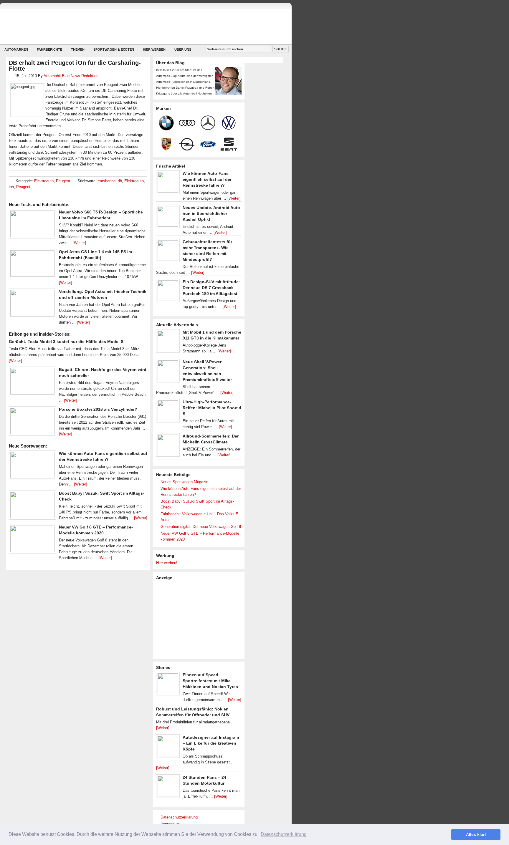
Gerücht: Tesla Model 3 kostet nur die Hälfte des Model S (66, 341)
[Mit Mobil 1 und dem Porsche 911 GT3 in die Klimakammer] (168, 342)
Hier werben (154, 49)
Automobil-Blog (141, 26)
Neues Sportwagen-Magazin (184, 482)
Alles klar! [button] (476, 834)
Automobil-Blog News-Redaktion (71, 76)
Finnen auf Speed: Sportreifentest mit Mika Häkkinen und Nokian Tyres (210, 680)
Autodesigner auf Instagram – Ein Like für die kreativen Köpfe (211, 743)
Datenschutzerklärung (179, 817)
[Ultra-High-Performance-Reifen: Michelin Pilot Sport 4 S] (168, 412)
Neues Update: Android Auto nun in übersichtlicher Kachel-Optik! (211, 213)
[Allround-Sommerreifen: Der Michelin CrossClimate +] (168, 446)
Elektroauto (44, 181)
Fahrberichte (49, 49)
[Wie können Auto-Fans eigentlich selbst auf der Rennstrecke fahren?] (32, 466)
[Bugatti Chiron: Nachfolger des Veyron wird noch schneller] (32, 383)
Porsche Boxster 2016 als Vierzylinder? (98, 409)
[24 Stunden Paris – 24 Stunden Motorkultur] (168, 787)
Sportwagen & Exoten (113, 49)
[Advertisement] (200, 619)
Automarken (16, 49)
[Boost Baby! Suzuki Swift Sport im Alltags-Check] (32, 506)
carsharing (106, 181)
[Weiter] (79, 243)
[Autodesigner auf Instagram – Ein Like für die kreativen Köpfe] (168, 747)
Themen (78, 49)
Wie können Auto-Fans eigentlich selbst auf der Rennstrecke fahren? (207, 179)
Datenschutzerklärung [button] (284, 834)
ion (11, 187)
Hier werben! (166, 563)
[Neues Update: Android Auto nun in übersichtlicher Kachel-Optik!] (168, 218)
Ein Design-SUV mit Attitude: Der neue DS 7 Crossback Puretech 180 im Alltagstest (211, 287)
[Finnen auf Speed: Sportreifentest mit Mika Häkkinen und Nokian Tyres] (168, 685)
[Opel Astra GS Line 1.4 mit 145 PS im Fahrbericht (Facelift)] (32, 265)
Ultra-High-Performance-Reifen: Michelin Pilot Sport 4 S (212, 408)
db (120, 181)
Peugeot (63, 181)
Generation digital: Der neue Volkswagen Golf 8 (201, 526)
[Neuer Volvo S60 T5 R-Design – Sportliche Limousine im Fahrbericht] (32, 225)
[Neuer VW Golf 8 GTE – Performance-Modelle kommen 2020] (32, 540)
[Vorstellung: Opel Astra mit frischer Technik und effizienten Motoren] (32, 305)
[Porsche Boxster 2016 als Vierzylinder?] (32, 422)
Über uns (182, 49)
